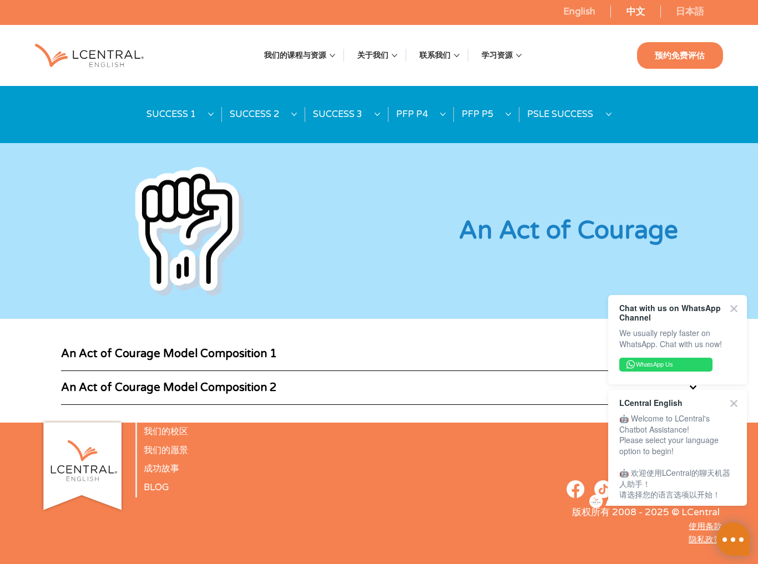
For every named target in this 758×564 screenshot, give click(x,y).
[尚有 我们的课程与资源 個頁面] (332, 55)
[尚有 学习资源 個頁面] (519, 55)
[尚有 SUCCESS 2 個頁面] (294, 114)
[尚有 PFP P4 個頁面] (443, 114)
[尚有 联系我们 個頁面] (456, 55)
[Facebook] (575, 489)
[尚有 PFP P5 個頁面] (508, 114)
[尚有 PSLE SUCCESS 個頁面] (609, 114)
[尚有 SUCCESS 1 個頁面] (211, 114)
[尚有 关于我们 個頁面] (394, 55)
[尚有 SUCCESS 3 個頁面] (377, 114)
